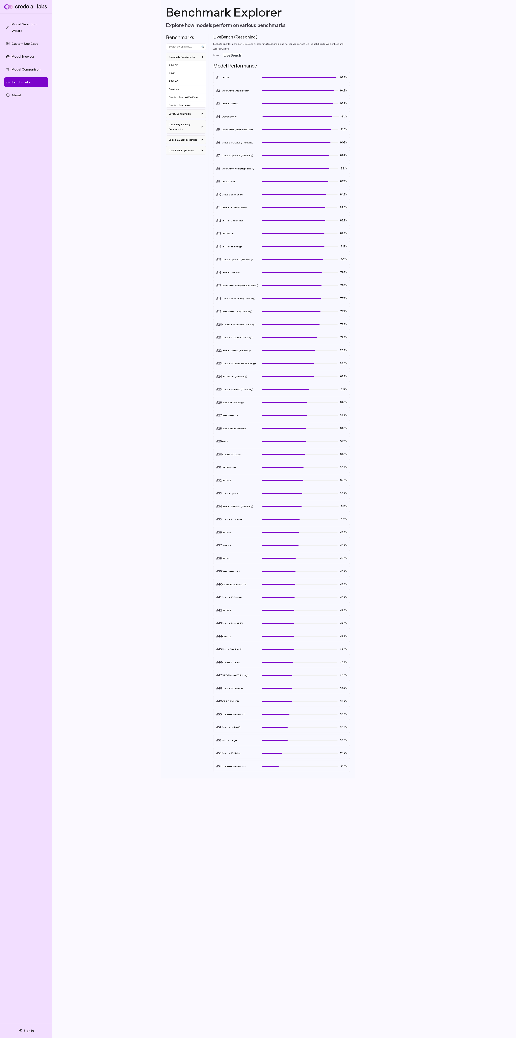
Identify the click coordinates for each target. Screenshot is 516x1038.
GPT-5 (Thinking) (232, 246)
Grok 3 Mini (228, 181)
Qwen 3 (226, 545)
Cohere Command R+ (234, 766)
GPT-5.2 (226, 610)
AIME (172, 73)
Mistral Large (229, 740)
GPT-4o (226, 532)
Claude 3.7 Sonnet (232, 519)
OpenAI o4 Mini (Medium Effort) (240, 285)
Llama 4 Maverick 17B (234, 584)
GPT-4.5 (226, 480)
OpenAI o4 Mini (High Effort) (238, 168)
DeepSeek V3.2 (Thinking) (237, 311)
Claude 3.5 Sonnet (232, 597)
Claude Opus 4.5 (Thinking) (237, 259)
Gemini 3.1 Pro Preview (234, 207)
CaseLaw (174, 89)
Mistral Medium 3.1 (232, 649)
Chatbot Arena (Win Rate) (184, 97)
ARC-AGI (174, 81)
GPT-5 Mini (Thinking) (234, 376)
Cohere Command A (233, 714)
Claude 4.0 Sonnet (232, 688)
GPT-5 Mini (228, 233)
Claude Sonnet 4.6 (232, 194)
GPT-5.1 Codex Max (232, 220)
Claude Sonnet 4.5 (232, 623)
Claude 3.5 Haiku (231, 753)
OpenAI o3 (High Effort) (235, 90)
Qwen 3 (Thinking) (233, 402)
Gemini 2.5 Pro (230, 103)
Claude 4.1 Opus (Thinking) (237, 337)
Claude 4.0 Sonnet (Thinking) (239, 363)
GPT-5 (225, 77)
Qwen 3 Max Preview (234, 428)
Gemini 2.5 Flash (231, 272)
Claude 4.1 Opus (231, 662)
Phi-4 (225, 441)
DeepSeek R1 (229, 116)
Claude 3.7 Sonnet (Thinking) (239, 324)
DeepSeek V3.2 (231, 571)
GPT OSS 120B (230, 701)
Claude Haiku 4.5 (231, 727)
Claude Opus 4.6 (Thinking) (237, 155)
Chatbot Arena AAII (180, 105)
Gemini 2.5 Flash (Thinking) (237, 506)
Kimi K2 (226, 636)
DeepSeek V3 (230, 415)
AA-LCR (173, 64)
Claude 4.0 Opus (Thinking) (237, 142)
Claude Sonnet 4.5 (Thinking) (239, 298)
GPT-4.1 (226, 558)
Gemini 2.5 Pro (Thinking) (236, 350)
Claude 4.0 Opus (231, 454)
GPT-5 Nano (229, 467)
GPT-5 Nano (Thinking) (235, 675)
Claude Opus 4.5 (231, 493)
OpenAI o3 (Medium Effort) (237, 129)
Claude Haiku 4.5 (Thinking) (237, 389)
